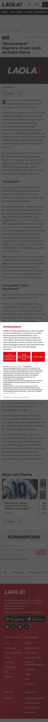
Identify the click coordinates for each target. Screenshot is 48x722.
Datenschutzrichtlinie (21, 397)
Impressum (7, 397)
